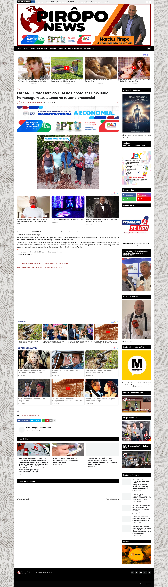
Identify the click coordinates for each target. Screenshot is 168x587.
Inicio (142, 584)
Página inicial (21, 89)
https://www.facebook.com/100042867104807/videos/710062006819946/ (42, 263)
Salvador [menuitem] (53, 48)
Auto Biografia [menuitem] (89, 48)
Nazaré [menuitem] (26, 48)
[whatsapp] (149, 572)
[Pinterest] (47, 420)
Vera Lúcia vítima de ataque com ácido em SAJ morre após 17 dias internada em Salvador (141, 508)
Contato (148, 584)
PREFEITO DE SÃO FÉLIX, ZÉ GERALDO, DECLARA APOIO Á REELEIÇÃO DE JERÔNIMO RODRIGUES (69, 2)
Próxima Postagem (112, 499)
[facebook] (132, 572)
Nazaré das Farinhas (33, 415)
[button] (147, 2)
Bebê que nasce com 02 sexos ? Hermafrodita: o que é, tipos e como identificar (141, 518)
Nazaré (29, 89)
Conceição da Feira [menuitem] (75, 48)
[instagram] (145, 572)
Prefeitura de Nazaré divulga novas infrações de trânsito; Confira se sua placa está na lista (65, 460)
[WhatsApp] (43, 420)
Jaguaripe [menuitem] (62, 48)
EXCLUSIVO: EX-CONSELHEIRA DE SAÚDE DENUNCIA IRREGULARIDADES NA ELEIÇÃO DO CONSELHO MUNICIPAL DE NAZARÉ (141, 484)
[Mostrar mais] (54, 420)
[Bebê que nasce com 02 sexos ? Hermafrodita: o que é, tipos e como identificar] (126, 519)
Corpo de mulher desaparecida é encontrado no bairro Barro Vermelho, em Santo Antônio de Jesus (142, 496)
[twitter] (136, 572)
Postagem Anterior (24, 499)
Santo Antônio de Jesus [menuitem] (39, 48)
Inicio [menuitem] (19, 48)
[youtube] (140, 572)
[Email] (50, 420)
